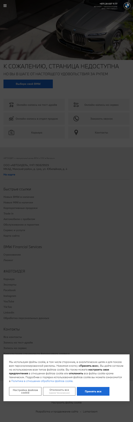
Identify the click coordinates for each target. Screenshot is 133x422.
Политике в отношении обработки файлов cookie (42, 381)
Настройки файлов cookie (25, 391)
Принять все (93, 391)
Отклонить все (59, 391)
